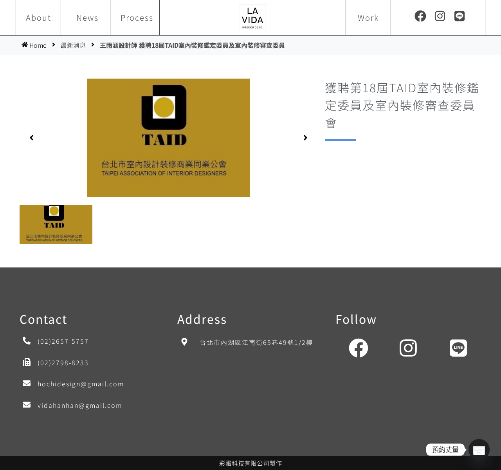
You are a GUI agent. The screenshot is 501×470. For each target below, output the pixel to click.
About (38, 17)
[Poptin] (479, 449)
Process (137, 17)
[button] (31, 137)
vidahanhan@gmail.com (80, 405)
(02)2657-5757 (63, 341)
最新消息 (73, 45)
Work (368, 17)
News (87, 17)
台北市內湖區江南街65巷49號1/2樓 (256, 342)
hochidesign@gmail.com (81, 383)
